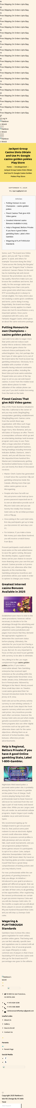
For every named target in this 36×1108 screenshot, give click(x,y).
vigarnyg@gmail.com (19, 191)
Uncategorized (20, 166)
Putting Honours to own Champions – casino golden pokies (17, 206)
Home (9, 166)
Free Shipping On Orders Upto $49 (14, 4)
